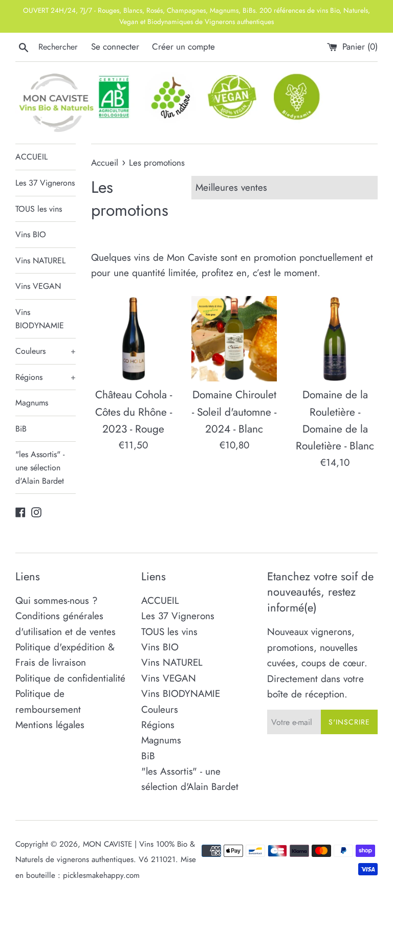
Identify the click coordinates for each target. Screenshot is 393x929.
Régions (45, 377)
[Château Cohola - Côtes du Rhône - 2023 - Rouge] (134, 338)
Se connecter (115, 46)
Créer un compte (183, 46)
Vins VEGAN (38, 286)
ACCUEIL (31, 157)
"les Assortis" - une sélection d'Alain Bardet (39, 467)
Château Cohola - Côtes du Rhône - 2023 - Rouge (133, 412)
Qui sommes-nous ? (56, 600)
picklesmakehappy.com (101, 875)
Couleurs (45, 351)
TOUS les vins (38, 209)
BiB (21, 429)
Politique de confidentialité (70, 678)
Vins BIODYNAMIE (39, 318)
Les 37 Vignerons (45, 183)
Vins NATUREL (40, 260)
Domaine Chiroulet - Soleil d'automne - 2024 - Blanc (234, 412)
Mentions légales (49, 725)
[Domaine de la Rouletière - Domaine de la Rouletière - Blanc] (335, 338)
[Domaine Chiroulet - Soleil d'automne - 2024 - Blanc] (234, 338)
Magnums (31, 403)
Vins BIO (30, 234)
